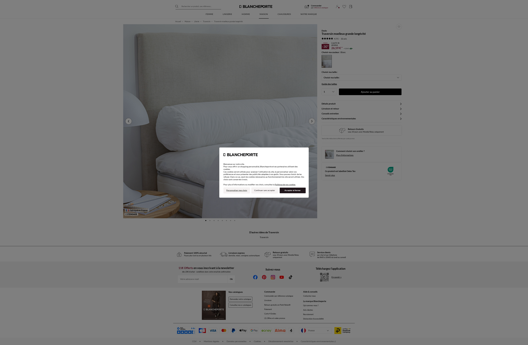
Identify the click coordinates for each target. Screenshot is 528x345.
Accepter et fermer (292, 190)
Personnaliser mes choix (236, 190)
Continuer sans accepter (264, 190)
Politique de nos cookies (285, 184)
